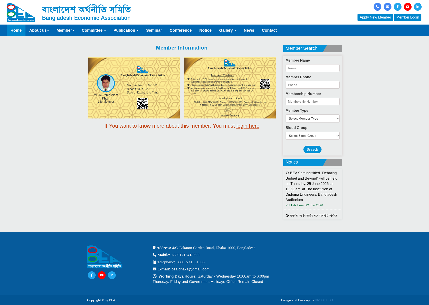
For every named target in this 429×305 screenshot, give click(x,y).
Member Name (298, 60)
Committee (93, 30)
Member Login (407, 17)
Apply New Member (375, 17)
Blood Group (296, 128)
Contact (269, 30)
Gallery (226, 30)
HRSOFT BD (324, 300)
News (249, 30)
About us (38, 30)
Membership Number (303, 94)
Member (64, 30)
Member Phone (298, 77)
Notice (205, 30)
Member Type (297, 110)
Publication (125, 30)
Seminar (154, 30)
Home (16, 30)
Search (312, 149)
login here (247, 126)
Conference (181, 30)
